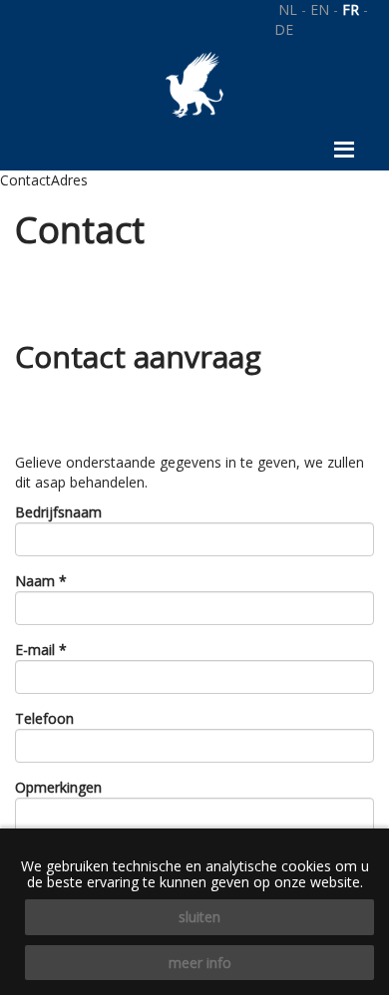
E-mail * (41, 649)
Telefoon (44, 718)
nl (287, 9)
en (319, 9)
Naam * (41, 580)
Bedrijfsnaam (58, 511)
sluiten (199, 916)
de (283, 29)
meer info (200, 962)
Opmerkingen (58, 787)
